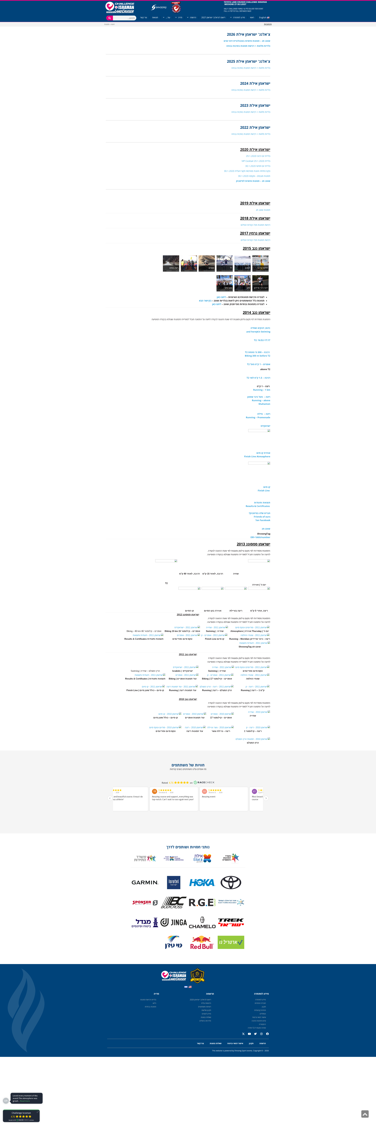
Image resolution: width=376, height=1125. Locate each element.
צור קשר (143, 17)
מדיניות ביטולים (205, 1020)
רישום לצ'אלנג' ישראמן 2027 (213, 17)
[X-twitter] (242, 1035)
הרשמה (193, 17)
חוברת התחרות (260, 1003)
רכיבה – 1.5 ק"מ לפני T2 (258, 377)
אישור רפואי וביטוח (259, 1017)
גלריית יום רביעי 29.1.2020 (258, 155)
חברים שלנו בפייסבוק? (259, 513)
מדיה (180, 17)
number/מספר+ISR (260, 537)
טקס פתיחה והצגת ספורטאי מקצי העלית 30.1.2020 (247, 170)
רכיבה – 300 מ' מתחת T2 (257, 352)
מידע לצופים (206, 1013)
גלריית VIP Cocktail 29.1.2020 (256, 160)
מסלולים (263, 1013)
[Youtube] (248, 1035)
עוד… (168, 17)
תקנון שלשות (206, 1010)
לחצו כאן (221, 297)
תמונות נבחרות (150, 1006)
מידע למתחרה (239, 17)
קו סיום (266, 486)
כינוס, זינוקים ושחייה (260, 327)
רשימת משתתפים (204, 1006)
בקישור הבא (205, 300)
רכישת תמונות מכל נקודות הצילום (255, 224)
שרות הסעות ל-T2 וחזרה (257, 1027)
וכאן (258, 331)
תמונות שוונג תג (263, 209)
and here (251, 331)
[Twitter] (254, 1035)
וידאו (154, 1003)
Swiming (265, 331)
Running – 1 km (261, 389)
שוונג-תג (266, 528)
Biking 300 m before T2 (257, 355)
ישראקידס (265, 425)
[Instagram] (260, 1035)
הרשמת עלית (206, 1003)
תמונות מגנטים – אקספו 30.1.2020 (254, 175)
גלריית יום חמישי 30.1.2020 (257, 165)
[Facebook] (266, 1035)
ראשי (252, 17)
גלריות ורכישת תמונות (148, 999)
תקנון (264, 1006)
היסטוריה (262, 1024)
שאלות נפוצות (206, 1017)
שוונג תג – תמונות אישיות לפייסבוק (253, 180)
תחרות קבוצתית (260, 1010)
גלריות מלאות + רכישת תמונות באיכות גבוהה (248, 45)
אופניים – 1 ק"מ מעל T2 (258, 364)
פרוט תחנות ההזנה (259, 1020)
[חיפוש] (109, 18)
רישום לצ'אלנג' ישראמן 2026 (200, 999)
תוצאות (155, 17)
